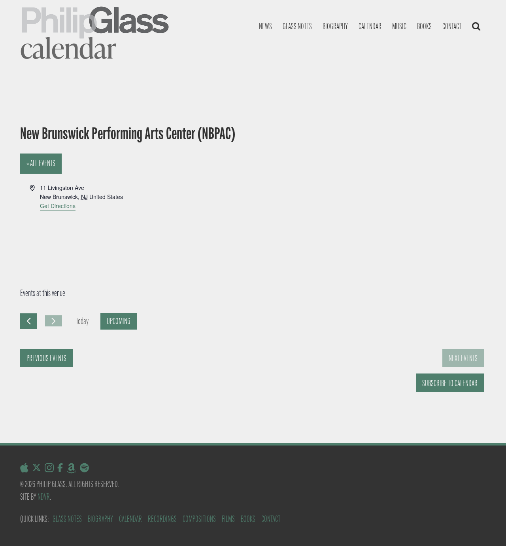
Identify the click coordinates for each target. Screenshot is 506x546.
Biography (335, 26)
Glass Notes (67, 519)
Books (424, 26)
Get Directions (58, 206)
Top (487, 527)
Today (82, 321)
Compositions (199, 519)
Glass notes (297, 26)
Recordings (162, 519)
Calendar (370, 26)
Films (228, 519)
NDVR (44, 497)
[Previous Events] (28, 321)
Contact (451, 26)
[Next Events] (53, 320)
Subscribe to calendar (450, 383)
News (265, 26)
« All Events (40, 163)
